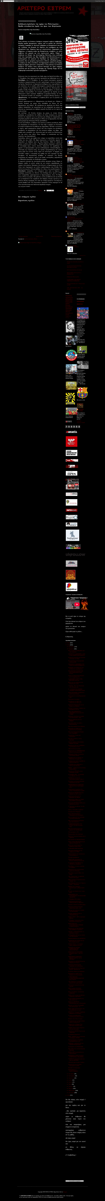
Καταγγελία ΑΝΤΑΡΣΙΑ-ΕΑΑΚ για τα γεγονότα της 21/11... (76, 803)
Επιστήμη (67, 317)
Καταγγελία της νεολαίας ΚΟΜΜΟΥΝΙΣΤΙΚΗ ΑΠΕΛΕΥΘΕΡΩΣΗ (74, 949)
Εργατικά (69, 300)
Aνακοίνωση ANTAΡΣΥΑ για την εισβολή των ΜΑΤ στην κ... (75, 793)
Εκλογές (68, 305)
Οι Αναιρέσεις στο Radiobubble (75, 1046)
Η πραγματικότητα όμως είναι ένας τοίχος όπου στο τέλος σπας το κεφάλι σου (75, 220)
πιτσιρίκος (70, 113)
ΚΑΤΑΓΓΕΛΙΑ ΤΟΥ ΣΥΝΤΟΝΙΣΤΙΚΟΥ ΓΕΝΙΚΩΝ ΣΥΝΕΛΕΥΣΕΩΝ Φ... (75, 925)
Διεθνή (67, 303)
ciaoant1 (69, 174)
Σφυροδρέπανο (71, 202)
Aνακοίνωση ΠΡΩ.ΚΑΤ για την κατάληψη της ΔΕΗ (75, 771)
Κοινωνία (69, 302)
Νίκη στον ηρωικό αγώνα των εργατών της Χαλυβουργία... (75, 829)
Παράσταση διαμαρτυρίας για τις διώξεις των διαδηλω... (76, 705)
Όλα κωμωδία (70, 114)
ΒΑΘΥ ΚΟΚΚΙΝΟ (71, 188)
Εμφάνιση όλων (83, 255)
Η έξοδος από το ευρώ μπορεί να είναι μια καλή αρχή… (76, 1028)
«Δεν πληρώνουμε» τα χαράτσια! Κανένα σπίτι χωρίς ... (76, 877)
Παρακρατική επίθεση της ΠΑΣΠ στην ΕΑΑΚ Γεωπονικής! (76, 800)
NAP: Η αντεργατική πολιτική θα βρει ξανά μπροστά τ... (76, 821)
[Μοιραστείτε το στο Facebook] (51, 190)
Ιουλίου (70, 1080)
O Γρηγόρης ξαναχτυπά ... (74, 1034)
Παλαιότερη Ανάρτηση (56, 236)
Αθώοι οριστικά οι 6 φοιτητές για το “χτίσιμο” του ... (76, 880)
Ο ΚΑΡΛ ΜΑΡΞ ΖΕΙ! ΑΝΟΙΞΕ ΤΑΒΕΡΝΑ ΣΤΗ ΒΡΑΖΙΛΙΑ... (74, 280)
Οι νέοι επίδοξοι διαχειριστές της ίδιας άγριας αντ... (76, 999)
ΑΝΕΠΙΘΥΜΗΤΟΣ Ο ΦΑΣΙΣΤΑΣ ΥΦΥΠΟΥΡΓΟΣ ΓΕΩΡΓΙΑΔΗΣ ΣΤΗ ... (76, 786)
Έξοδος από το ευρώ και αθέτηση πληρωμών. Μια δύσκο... (76, 996)
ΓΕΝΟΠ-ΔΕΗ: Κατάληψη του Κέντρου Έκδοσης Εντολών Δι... (76, 860)
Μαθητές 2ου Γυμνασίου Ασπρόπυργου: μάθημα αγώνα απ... (76, 888)
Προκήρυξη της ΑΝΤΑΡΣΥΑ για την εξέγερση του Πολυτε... (76, 962)
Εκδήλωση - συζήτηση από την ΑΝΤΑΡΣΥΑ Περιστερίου (75, 1044)
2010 (68, 1095)
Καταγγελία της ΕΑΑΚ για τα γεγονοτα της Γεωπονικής (75, 729)
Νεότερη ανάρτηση (23, 236)
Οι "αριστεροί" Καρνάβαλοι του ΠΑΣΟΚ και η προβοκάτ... (75, 863)
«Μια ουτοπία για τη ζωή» (74, 748)
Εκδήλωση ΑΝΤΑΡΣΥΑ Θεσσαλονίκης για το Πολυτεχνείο (77, 1002)
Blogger (65, 1191)
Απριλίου (71, 1086)
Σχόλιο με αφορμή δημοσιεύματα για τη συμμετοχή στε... (76, 676)
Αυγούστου (71, 1078)
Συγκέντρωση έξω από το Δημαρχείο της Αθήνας (74, 796)
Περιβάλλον (68, 316)
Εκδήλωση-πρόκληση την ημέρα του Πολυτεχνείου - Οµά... (76, 717)
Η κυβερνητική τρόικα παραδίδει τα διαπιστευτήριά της (76, 761)
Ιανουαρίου (71, 1092)
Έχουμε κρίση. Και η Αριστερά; (75, 834)
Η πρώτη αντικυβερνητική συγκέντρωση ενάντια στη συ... (76, 1016)
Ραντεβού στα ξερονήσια (74, 1067)
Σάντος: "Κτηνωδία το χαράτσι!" (75, 809)
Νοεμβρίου (71, 648)
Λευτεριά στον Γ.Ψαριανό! (74, 811)
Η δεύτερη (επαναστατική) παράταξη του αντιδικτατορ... (75, 965)
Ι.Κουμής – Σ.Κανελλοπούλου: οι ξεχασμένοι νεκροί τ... (76, 932)
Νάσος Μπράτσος (72, 139)
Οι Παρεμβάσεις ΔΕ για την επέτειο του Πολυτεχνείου (76, 935)
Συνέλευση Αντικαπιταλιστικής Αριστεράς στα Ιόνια (74, 266)
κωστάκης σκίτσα (71, 245)
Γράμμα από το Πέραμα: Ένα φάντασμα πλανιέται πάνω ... (75, 1025)
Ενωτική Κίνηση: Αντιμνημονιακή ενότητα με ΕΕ (76, 661)
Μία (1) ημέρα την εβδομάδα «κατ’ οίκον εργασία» (76, 651)
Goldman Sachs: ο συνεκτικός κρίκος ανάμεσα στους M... (75, 944)
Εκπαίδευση (69, 307)
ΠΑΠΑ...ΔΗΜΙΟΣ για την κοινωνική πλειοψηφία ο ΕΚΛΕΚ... (76, 1037)
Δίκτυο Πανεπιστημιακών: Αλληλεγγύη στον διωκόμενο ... (76, 814)
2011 (68, 644)
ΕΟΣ (68, 231)
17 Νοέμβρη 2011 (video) (74, 899)
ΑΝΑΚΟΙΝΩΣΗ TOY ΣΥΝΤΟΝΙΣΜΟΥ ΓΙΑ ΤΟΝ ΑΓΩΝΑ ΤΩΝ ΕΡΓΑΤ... (76, 896)
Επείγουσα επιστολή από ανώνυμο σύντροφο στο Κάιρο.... (76, 658)
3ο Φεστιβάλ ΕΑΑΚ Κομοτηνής (75, 848)
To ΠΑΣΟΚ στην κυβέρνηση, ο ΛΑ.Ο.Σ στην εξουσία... (75, 765)
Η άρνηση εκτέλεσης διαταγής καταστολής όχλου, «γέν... (75, 907)
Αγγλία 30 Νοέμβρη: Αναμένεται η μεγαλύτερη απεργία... (76, 693)
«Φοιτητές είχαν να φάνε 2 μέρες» (76, 1062)
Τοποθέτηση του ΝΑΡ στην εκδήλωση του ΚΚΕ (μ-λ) (74, 702)
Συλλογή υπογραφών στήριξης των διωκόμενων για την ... (76, 709)
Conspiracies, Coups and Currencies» (74, 736)
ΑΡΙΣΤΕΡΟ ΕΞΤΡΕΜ (44, 8)
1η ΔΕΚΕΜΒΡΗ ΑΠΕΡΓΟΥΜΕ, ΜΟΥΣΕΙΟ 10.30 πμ (75, 679)
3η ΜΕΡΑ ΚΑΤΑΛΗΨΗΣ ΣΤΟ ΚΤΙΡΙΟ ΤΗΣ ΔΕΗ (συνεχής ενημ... (75, 825)
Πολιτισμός (69, 308)
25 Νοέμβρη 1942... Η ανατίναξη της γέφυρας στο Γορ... (76, 775)
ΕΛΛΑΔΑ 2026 (77, 130)
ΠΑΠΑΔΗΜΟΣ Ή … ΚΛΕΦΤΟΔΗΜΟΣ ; (73, 1070)
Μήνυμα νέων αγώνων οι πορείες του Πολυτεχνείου (76, 910)
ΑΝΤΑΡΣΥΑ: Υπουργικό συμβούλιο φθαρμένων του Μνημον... (76, 1012)
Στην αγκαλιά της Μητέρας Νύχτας (76, 839)
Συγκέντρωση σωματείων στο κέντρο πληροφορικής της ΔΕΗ (76, 790)
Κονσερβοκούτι (69, 313)
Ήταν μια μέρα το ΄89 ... (74, 832)
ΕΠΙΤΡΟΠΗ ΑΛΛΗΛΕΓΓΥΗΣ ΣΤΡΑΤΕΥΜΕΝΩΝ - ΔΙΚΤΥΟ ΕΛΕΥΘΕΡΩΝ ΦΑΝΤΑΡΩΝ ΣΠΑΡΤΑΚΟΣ (74, 126)
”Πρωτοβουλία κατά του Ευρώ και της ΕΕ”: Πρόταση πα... (76, 968)
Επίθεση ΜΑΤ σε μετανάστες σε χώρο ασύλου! (76, 1053)
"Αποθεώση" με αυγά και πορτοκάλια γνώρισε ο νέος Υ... (76, 778)
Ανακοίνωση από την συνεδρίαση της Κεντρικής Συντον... (76, 746)
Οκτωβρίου (71, 1073)
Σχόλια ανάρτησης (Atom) (31, 239)
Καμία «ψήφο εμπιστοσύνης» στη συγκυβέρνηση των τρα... (76, 1009)
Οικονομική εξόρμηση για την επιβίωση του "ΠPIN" (75, 851)
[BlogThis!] (49, 190)
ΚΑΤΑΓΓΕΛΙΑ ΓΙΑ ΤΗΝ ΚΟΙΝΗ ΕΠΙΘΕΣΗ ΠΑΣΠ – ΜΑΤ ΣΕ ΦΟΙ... (75, 953)
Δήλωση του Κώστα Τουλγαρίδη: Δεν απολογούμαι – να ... (76, 1006)
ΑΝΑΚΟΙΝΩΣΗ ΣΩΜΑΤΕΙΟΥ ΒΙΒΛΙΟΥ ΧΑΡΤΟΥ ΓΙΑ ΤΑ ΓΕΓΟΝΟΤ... (75, 958)
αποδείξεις (76, 246)
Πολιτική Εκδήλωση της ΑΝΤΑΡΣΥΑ (76, 938)
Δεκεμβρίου (71, 646)
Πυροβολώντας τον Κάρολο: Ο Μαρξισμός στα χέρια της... (75, 758)
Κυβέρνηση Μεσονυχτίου (73, 276)
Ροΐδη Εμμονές (71, 217)
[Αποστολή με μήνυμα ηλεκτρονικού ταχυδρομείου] (47, 190)
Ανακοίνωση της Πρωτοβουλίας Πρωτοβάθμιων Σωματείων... (75, 929)
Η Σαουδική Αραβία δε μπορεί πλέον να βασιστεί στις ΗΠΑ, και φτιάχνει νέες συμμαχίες (75, 177)
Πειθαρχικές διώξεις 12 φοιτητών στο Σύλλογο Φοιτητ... (76, 755)
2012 (68, 642)
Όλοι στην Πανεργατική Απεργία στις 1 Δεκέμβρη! (76, 732)
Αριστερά (69, 298)
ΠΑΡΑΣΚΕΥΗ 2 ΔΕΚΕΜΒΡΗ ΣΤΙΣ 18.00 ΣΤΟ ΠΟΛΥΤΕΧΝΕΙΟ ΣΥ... (76, 665)
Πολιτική (69, 296)
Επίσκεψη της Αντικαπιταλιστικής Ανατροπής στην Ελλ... (76, 782)
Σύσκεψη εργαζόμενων (73, 857)
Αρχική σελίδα (39, 236)
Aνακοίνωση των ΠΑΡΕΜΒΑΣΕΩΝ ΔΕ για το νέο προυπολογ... (76, 751)
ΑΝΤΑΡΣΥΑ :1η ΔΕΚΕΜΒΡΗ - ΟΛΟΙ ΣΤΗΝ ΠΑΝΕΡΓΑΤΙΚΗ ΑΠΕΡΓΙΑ (76, 654)
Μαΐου (70, 1084)
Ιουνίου (70, 1082)
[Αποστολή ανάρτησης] (45, 190)
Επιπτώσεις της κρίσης (73, 699)
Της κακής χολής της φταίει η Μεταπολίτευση (75, 723)
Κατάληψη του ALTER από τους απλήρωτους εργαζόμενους (76, 668)
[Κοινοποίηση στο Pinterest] (53, 190)
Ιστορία (67, 314)
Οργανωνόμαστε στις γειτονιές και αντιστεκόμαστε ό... (76, 854)
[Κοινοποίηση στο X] (50, 190)
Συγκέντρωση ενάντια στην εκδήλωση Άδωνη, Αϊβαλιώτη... (76, 902)
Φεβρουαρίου (72, 1090)
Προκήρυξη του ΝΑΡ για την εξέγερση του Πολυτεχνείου (75, 974)
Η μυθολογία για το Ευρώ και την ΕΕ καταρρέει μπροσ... (76, 941)
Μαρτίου (71, 1088)
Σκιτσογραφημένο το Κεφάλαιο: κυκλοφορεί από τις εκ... (75, 1040)
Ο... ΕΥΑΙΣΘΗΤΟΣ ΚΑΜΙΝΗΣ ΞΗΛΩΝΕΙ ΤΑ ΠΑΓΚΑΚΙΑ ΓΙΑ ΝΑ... (77, 690)
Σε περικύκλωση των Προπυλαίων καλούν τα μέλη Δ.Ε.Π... (76, 1021)
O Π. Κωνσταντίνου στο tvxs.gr (74, 270)
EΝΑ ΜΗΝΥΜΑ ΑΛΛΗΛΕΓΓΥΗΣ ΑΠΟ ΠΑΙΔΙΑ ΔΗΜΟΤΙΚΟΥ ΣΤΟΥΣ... (75, 672)
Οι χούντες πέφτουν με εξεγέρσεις (76, 971)
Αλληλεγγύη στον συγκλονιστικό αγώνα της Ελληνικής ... (76, 870)
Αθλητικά (68, 311)
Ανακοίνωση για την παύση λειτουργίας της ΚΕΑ (74, 1065)
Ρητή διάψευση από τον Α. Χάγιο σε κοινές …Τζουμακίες (76, 883)
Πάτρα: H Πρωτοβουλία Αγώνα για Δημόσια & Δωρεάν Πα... (76, 842)
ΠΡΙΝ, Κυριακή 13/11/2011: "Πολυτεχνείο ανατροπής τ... (75, 989)
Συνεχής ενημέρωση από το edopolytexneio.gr (75, 914)
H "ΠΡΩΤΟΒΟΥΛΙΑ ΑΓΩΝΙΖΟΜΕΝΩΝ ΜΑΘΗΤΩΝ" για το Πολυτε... (76, 978)
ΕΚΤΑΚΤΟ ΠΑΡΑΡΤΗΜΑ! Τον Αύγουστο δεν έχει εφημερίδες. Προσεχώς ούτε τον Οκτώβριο (79, 160)
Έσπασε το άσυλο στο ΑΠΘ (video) (76, 904)
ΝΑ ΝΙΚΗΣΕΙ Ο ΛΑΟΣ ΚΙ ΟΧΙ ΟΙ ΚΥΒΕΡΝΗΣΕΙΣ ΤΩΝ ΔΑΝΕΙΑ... (76, 1056)
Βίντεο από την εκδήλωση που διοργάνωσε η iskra (75, 683)
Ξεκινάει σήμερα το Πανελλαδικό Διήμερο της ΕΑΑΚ (76, 742)
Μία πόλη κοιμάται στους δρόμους (76, 726)
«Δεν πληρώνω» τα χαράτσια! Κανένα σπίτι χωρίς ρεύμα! (75, 982)
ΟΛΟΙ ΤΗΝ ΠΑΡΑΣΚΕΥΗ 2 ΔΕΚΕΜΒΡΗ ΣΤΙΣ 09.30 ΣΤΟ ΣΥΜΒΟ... (76, 713)
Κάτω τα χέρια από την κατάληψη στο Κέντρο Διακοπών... (76, 818)
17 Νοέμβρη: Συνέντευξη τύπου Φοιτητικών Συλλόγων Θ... (76, 921)
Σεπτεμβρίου (72, 1075)
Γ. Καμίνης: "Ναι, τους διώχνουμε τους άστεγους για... (76, 686)
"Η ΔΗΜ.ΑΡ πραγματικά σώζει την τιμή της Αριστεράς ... (76, 1059)
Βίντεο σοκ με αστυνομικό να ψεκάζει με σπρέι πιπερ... (75, 845)
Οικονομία (68, 310)
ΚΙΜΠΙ (68, 156)
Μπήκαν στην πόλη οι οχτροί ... (75, 1018)
